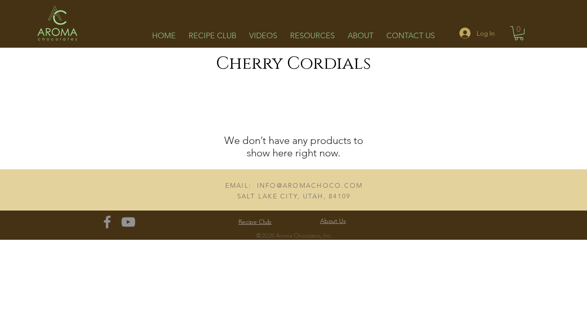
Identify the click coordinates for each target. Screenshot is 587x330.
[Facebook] (107, 222)
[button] (519, 33)
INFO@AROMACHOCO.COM (310, 185)
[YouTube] (128, 222)
